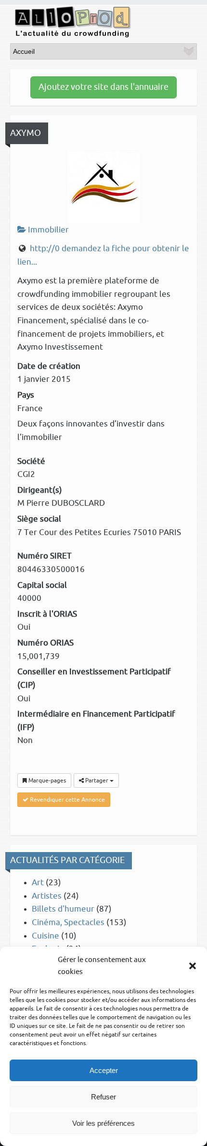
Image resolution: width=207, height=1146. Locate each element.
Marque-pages (46, 780)
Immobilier (47, 230)
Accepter (104, 1070)
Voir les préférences (103, 1123)
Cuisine (45, 936)
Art (38, 882)
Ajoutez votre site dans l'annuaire (103, 87)
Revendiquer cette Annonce (66, 800)
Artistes (47, 896)
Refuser (103, 1097)
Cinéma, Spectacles (68, 922)
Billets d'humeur (63, 909)
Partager (97, 780)
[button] (192, 966)
